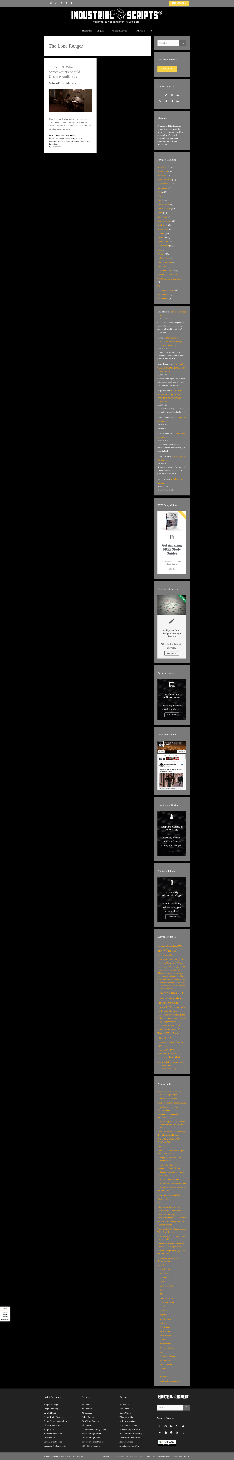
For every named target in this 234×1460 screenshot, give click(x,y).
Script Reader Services (167, 1099)
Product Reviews (164, 262)
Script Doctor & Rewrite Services (171, 1183)
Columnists (162, 188)
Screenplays (165, 985)
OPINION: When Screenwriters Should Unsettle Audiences (64, 72)
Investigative (163, 229)
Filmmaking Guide (127, 1417)
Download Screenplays (129, 1425)
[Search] (182, 43)
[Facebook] (46, 3)
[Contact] (177, 1432)
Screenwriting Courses (91, 1433)
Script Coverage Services (168, 1179)
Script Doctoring (51, 1409)
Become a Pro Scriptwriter (55, 1446)
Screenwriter (168, 988)
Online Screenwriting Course (169, 1195)
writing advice (168, 1066)
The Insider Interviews (167, 275)
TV (158, 286)
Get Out (55, 138)
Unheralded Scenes (165, 290)
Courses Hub (177, 1456)
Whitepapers (162, 298)
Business (161, 175)
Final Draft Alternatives (129, 1438)
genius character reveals (165, 979)
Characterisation (164, 179)
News (159, 250)
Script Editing (50, 1413)
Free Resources (164, 208)
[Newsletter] (61, 3)
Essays (160, 196)
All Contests (87, 1425)
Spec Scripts (171, 1022)
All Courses (87, 1413)
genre (177, 979)
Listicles (161, 237)
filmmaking (176, 976)
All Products (87, 1404)
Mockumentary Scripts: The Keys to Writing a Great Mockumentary (170, 341)
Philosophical (163, 258)
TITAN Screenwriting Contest (170, 279)
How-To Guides (164, 221)
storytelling (171, 1025)
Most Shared (162, 241)
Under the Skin (78, 141)
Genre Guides (125, 1413)
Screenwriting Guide (53, 1433)
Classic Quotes (163, 184)
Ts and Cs (115, 1456)
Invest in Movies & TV (129, 1446)
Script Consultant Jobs (161, 1456)
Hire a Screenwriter (52, 1425)
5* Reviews (140, 31)
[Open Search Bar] (151, 31)
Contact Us (162, 1203)
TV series (174, 1053)
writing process (168, 1069)
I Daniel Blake (76, 138)
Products (161, 1146)
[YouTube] (177, 95)
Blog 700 (100, 31)
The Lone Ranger (64, 141)
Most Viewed (163, 246)
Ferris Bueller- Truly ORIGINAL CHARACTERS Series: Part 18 (171, 368)
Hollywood (162, 217)
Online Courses (88, 1417)
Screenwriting (171, 993)
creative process (178, 967)
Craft (63, 135)
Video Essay (162, 294)
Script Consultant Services (55, 1421)
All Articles (56, 135)
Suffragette (53, 141)
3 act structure (162, 946)
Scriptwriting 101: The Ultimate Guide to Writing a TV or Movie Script (171, 1124)
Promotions (162, 266)
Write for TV (162, 1199)
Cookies (124, 1456)
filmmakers (165, 976)
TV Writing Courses (90, 1421)
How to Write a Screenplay (130, 1433)
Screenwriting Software (129, 1429)
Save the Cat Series (165, 270)
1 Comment (56, 147)
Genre (160, 213)
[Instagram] (51, 3)
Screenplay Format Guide (93, 1442)
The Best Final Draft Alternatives (171, 1103)
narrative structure (169, 982)
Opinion (73, 135)
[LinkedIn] (56, 3)
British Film (162, 171)
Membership (87, 31)
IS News (161, 233)
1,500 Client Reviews (91, 1446)
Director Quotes (168, 973)
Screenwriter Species (53, 1442)
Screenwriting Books (91, 1438)
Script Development (171, 1018)
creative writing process (167, 970)
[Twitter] (165, 95)
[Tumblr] (183, 1432)
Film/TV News (163, 204)
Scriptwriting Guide (127, 1421)
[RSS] (66, 3)
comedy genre (165, 967)
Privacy (106, 1456)
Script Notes (49, 1429)
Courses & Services (119, 31)
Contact (187, 1456)
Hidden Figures (64, 138)
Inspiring (161, 225)
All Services (87, 1409)
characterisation (170, 959)
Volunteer (133, 1456)
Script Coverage (51, 1404)
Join (148, 1456)
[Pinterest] (71, 3)
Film (67, 135)
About (142, 1456)
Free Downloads (126, 1409)
